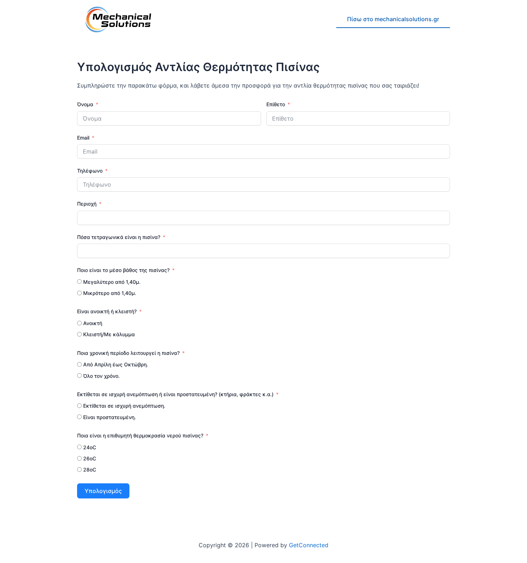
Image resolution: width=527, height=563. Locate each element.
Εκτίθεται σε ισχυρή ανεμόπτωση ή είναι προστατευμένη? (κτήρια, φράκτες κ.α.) (175, 394)
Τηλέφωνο (90, 171)
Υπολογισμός (103, 490)
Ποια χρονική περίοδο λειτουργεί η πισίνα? (128, 353)
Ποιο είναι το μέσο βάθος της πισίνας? (123, 270)
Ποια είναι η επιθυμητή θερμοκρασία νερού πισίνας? (140, 435)
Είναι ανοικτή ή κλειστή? (107, 311)
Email (83, 138)
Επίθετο (276, 104)
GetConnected (308, 545)
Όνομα (85, 104)
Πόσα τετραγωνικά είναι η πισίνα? (118, 237)
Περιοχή (86, 204)
